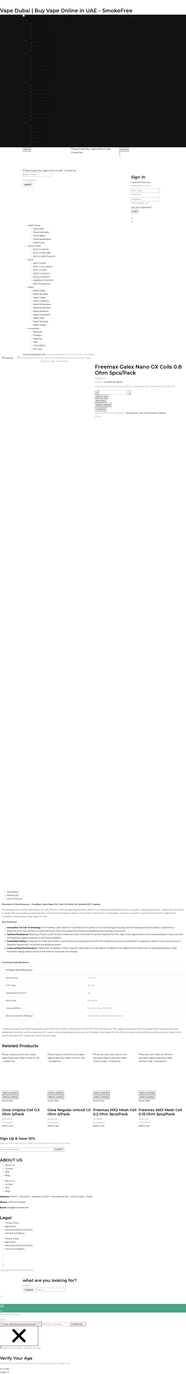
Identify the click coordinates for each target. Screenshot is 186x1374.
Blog (7, 1175)
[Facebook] (95, 421)
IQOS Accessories (41, 78)
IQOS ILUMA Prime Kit (44, 51)
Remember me (141, 203)
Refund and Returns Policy (19, 1230)
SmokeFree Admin (113, 382)
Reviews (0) (12, 895)
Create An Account (140, 182)
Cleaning (37, 133)
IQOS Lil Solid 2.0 (41, 68)
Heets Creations (41, 95)
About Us (10, 1165)
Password (136, 194)
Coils (35, 137)
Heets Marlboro (41, 106)
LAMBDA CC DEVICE (43, 75)
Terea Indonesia (41, 27)
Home (26, 354)
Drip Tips (37, 143)
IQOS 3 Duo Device (42, 61)
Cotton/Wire (39, 140)
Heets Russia (39, 119)
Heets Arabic (39, 85)
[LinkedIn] (98, 421)
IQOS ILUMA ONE (42, 47)
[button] (147, 21)
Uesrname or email (140, 186)
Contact (9, 1168)
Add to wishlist (103, 405)
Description (12, 892)
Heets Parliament (42, 109)
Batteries (37, 126)
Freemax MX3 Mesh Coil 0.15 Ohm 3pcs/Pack (160, 1112)
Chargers (37, 130)
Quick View (7, 1101)
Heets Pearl (39, 112)
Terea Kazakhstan (42, 33)
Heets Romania (40, 116)
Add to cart (101, 396)
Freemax (161, 413)
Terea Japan (39, 30)
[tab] (95, 892)
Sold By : (99, 382)
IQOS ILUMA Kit (41, 44)
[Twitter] (97, 421)
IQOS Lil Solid (39, 64)
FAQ (7, 1172)
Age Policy (10, 1226)
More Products (14, 899)
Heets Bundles (40, 88)
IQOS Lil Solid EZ (41, 71)
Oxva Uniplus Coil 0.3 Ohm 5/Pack (20, 1112)
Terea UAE (38, 23)
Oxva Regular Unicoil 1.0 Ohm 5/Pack (69, 1112)
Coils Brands (150, 413)
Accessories (34, 354)
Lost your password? (141, 207)
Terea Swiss (38, 37)
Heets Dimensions (42, 99)
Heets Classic (39, 92)
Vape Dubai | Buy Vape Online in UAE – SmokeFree (66, 10)
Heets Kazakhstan (42, 102)
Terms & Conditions (14, 1233)
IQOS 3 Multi (39, 57)
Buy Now (100, 401)
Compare (100, 409)
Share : (98, 416)
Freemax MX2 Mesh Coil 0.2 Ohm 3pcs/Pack (115, 1112)
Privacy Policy (12, 1223)
